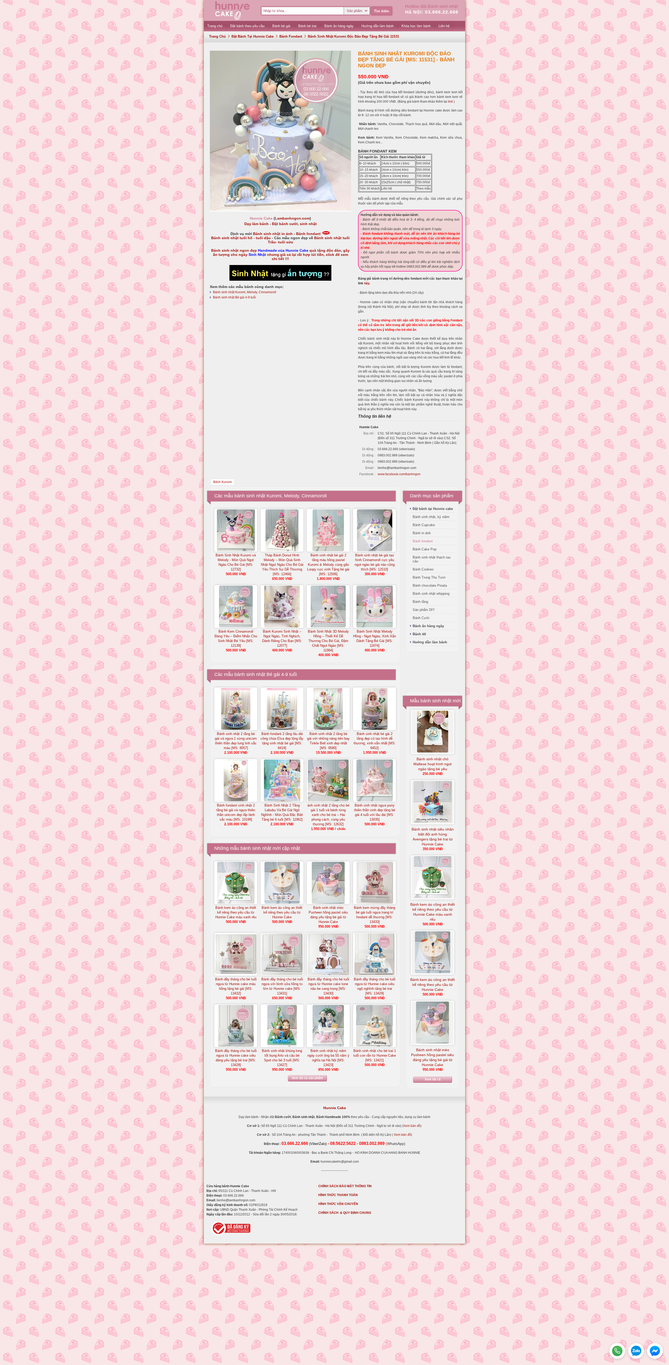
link (450, 101)
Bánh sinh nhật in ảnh (273, 234)
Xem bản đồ (411, 1126)
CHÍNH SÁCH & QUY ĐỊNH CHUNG (344, 1213)
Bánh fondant (290, 36)
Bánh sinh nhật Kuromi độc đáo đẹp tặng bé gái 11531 (353, 36)
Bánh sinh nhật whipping (431, 594)
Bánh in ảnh (422, 533)
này (366, 283)
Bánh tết (419, 634)
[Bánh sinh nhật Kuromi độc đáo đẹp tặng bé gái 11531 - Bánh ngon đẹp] (280, 209)
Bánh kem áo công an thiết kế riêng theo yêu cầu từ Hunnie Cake (282, 912)
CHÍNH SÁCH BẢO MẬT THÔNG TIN (345, 1186)
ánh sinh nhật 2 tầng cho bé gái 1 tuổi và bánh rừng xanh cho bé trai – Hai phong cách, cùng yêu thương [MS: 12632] (328, 814)
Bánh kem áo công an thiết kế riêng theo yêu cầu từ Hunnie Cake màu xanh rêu (235, 912)
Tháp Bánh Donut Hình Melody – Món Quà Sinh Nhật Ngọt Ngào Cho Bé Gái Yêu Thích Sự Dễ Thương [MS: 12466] (282, 564)
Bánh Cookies (423, 569)
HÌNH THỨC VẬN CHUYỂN (338, 1204)
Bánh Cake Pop (424, 549)
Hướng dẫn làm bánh (430, 642)
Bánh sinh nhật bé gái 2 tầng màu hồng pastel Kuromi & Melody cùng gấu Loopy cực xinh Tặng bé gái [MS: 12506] (328, 564)
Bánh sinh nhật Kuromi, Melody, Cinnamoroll (244, 292)
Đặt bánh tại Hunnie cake (253, 36)
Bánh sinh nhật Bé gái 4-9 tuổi (234, 297)
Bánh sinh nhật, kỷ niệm (431, 517)
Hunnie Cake (334, 1108)
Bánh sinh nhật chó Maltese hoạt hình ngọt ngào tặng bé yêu (432, 764)
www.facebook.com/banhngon (399, 474)
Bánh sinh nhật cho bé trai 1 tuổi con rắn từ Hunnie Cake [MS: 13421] (374, 1055)
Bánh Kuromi (222, 482)
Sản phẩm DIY (424, 610)
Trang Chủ (217, 36)
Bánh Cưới (421, 618)
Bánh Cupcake (424, 525)
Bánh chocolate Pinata (430, 585)
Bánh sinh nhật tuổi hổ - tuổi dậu (241, 238)
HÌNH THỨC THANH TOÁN (338, 1195)
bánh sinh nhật (255, 848)
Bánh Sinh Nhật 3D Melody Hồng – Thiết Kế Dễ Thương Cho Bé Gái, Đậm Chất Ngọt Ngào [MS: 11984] (328, 640)
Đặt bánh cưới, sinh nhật (294, 224)
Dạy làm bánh (256, 224)
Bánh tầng (420, 602)
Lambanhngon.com (292, 218)
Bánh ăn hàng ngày (428, 626)
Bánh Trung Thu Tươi (429, 577)
